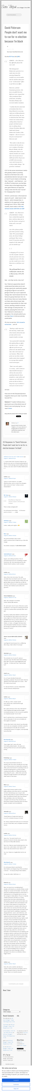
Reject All (16, 1088)
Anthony (6, 520)
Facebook (9, 18)
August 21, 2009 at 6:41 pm (10, 458)
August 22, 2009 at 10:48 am (10, 655)
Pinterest (16, 18)
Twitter (12, 18)
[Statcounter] (20, 1049)
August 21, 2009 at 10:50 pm (10, 496)
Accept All (16, 1080)
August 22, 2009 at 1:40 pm (10, 675)
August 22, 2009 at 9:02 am (10, 574)
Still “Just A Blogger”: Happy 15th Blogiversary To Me (9, 1020)
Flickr (19, 18)
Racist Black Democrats (18, 52)
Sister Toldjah (23, 1045)
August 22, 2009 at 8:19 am (10, 555)
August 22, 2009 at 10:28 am (10, 640)
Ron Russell (7, 739)
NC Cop (6, 495)
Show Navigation (25, 14)
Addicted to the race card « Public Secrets (13, 456)
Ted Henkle (6, 1024)
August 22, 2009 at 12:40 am (10, 535)
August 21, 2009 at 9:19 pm (10, 478)
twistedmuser (8, 554)
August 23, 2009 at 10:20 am (10, 835)
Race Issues (9, 52)
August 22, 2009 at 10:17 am (10, 597)
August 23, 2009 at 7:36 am (10, 786)
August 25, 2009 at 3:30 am (10, 884)
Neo (5, 534)
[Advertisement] (23, 1022)
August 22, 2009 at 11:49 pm (10, 759)
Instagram (22, 18)
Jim (3, 1046)
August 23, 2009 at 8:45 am (10, 813)
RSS (21, 1042)
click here (25, 1032)
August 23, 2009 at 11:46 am (10, 864)
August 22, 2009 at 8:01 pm (10, 741)
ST (7, 46)
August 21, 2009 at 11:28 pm (10, 522)
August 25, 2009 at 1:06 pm (10, 963)
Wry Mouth (7, 862)
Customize (16, 1084)
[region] (16, 1078)
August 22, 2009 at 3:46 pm (10, 698)
